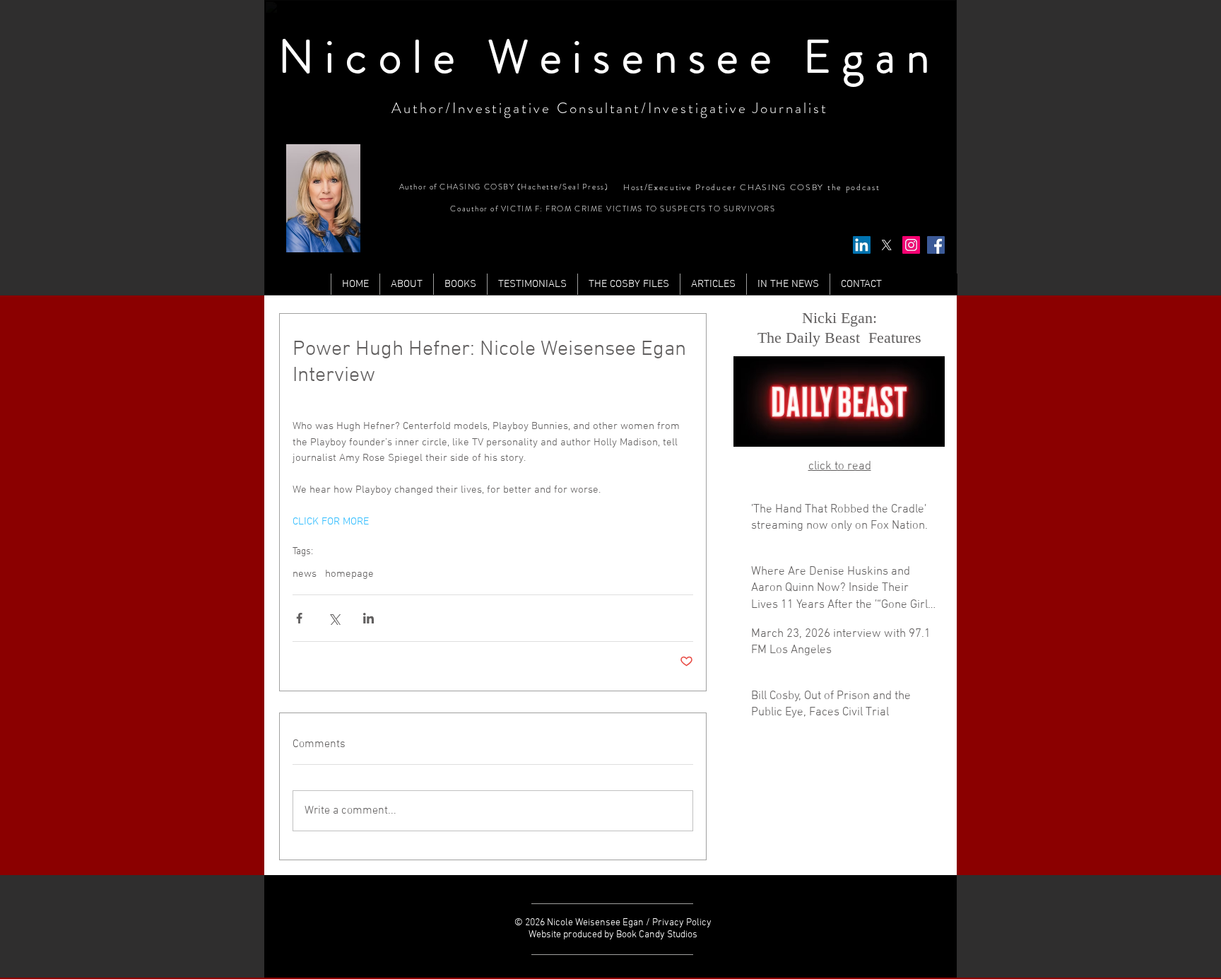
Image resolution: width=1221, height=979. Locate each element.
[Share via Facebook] (299, 618)
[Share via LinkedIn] (368, 618)
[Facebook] (936, 245)
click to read (839, 466)
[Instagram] (911, 245)
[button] (713, 284)
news (305, 574)
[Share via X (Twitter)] (334, 618)
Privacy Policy (682, 923)
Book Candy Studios (656, 935)
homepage (349, 574)
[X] (886, 245)
